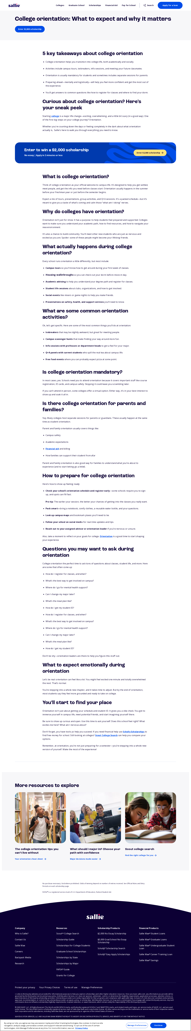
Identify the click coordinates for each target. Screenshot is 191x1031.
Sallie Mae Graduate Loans (153, 939)
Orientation (106, 536)
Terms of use (70, 987)
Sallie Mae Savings (149, 960)
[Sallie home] (30, 5)
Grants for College (65, 975)
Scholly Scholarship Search (111, 948)
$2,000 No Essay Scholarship (112, 933)
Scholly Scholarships (134, 731)
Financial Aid (111, 5)
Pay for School (129, 5)
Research (19, 963)
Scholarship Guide (65, 939)
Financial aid (52, 448)
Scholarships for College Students (73, 945)
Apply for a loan (170, 5)
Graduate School (76, 5)
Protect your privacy (25, 987)
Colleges (60, 5)
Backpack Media (23, 957)
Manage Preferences (137, 1025)
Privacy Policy (81, 1028)
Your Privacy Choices (49, 987)
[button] (91, 987)
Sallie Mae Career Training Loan (155, 954)
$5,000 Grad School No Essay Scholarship (112, 941)
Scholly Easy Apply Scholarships (114, 954)
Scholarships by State (67, 957)
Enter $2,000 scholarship (30, 29)
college (55, 116)
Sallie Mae (20, 945)
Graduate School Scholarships (71, 951)
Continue (158, 1025)
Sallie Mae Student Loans (152, 933)
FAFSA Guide (63, 969)
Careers (19, 951)
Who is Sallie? (21, 933)
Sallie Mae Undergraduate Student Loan (157, 947)
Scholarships (95, 5)
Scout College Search (106, 735)
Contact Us (20, 939)
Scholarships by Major (67, 963)
